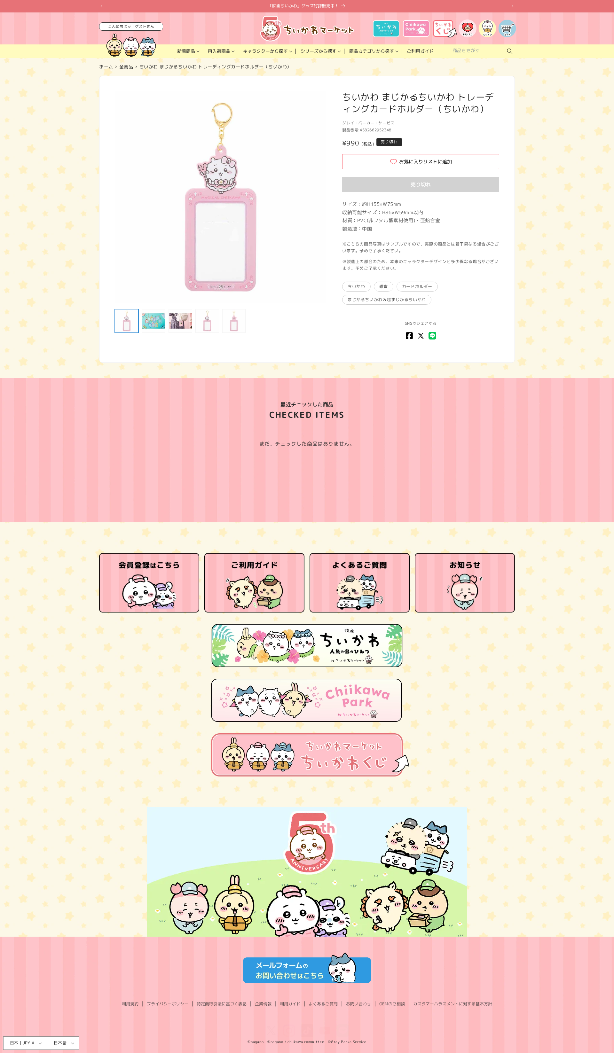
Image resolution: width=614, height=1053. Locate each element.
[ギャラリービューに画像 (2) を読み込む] (153, 321)
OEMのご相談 (392, 1004)
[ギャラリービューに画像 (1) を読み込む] (126, 321)
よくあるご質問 (323, 1004)
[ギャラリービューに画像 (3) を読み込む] (180, 321)
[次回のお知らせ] (513, 6)
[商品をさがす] (510, 51)
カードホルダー (417, 286)
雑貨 (383, 286)
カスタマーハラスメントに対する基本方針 (452, 1004)
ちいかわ (356, 286)
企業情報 (263, 1004)
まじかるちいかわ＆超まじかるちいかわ (387, 299)
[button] (187, 51)
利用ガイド (290, 1004)
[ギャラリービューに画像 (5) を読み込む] (234, 321)
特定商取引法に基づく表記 (222, 1004)
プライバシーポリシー (167, 1004)
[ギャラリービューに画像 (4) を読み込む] (207, 321)
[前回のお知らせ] (101, 6)
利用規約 (130, 1004)
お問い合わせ (358, 1004)
